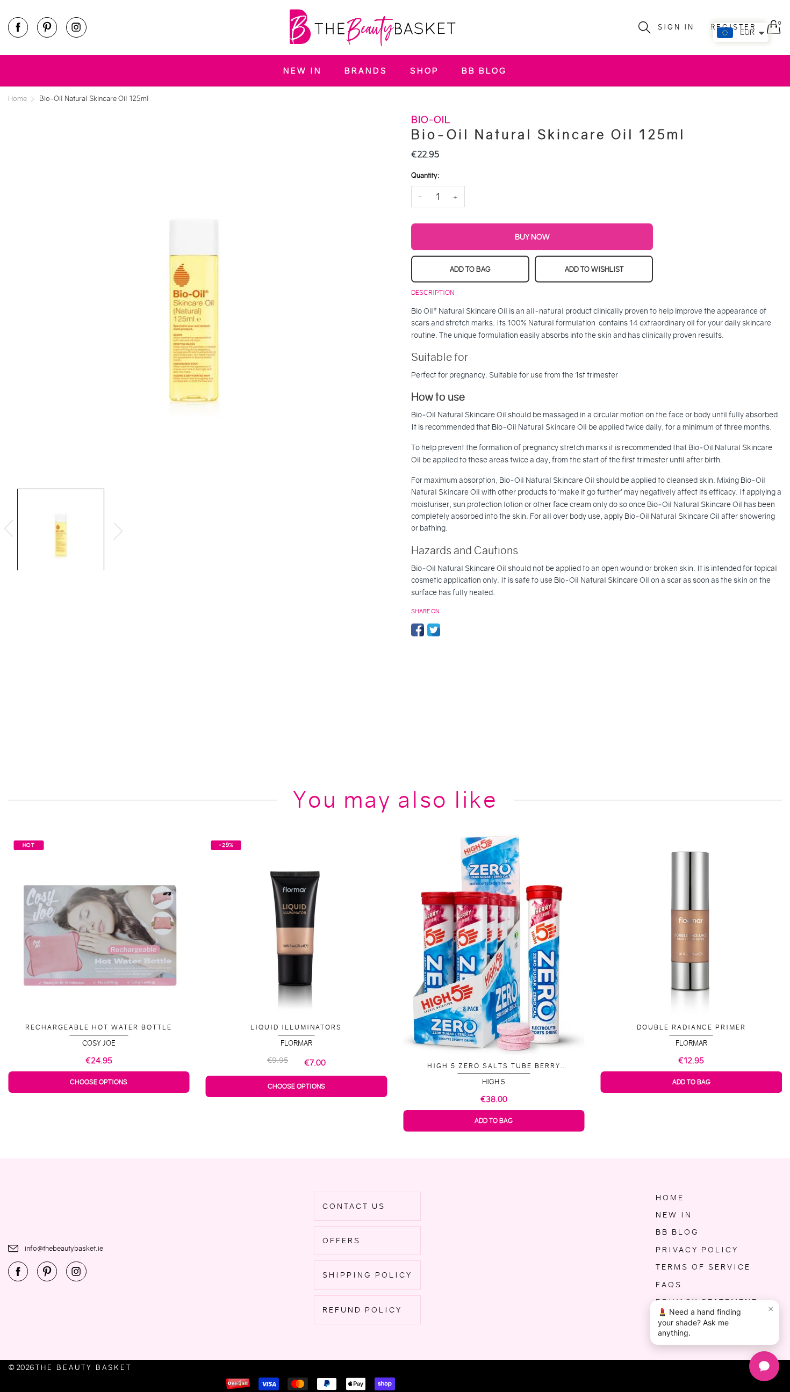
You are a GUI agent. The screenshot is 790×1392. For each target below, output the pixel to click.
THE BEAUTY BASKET (83, 1367)
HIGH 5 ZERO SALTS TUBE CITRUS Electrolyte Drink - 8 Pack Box (691, 1061)
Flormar (98, 1043)
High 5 (296, 1081)
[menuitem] (302, 70)
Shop (424, 71)
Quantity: (425, 175)
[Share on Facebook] (417, 630)
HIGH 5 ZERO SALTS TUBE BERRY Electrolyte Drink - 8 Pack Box (296, 1066)
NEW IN (302, 71)
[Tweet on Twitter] (433, 630)
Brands (365, 71)
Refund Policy (362, 1310)
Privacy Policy (697, 1250)
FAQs (669, 1284)
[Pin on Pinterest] (449, 630)
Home (670, 1197)
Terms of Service (703, 1267)
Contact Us (353, 1206)
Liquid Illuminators (99, 1027)
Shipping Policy (367, 1275)
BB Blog (484, 71)
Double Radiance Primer (493, 1027)
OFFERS (341, 1240)
